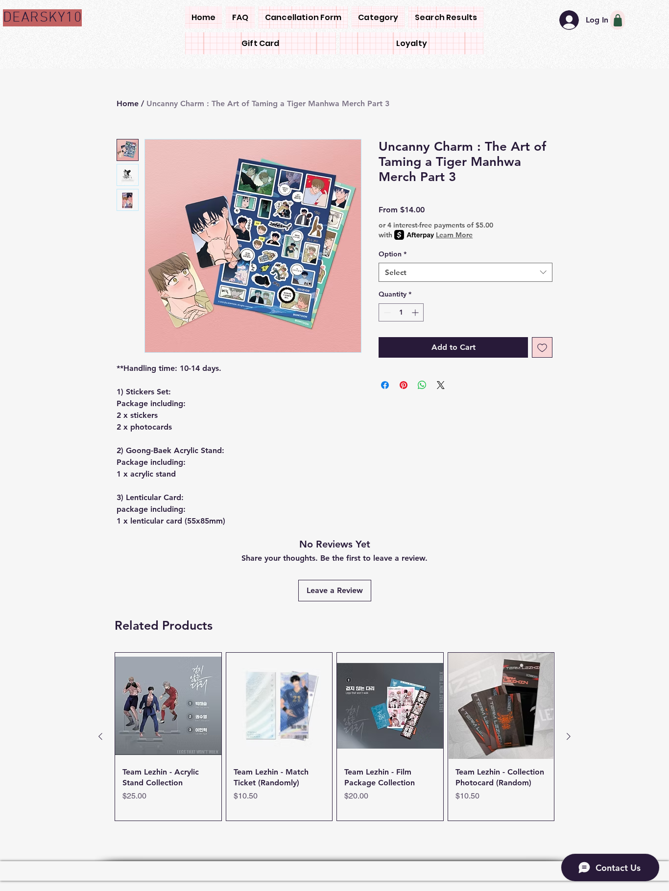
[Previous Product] (100, 736)
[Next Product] (568, 736)
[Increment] (416, 312)
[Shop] (617, 20)
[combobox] (465, 272)
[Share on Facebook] (385, 385)
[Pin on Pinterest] (403, 385)
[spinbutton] (401, 312)
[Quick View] (168, 706)
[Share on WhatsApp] (422, 385)
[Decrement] (386, 312)
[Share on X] (441, 385)
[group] (334, 737)
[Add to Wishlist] (542, 347)
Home (128, 103)
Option (392, 254)
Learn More (454, 234)
